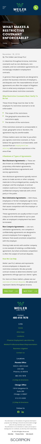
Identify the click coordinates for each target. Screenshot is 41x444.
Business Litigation (20, 348)
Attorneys (20, 332)
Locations (20, 336)
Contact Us (20, 353)
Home (20, 328)
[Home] (19, 8)
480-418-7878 (20, 317)
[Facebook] (18, 412)
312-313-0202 (20, 398)
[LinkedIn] (23, 412)
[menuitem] (10, 434)
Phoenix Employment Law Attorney (20, 340)
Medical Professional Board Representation (20, 344)
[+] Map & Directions (20, 380)
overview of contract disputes (14, 282)
